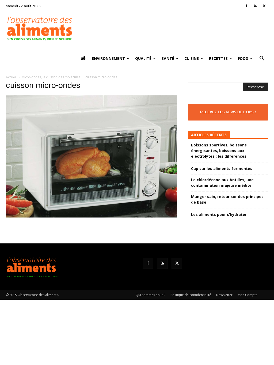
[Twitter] (264, 6)
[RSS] (255, 6)
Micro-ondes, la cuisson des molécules (51, 77)
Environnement (108, 58)
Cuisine (191, 58)
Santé (168, 58)
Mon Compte (247, 295)
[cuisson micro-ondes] (91, 216)
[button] (261, 58)
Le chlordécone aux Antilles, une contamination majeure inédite (222, 182)
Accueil (11, 77)
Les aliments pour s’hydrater (219, 214)
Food (243, 58)
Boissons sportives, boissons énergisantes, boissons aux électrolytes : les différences (219, 150)
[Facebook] (246, 6)
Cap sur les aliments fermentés (221, 168)
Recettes (218, 58)
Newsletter (224, 295)
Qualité (143, 58)
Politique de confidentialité (190, 295)
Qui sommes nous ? (150, 295)
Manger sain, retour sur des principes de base (227, 199)
